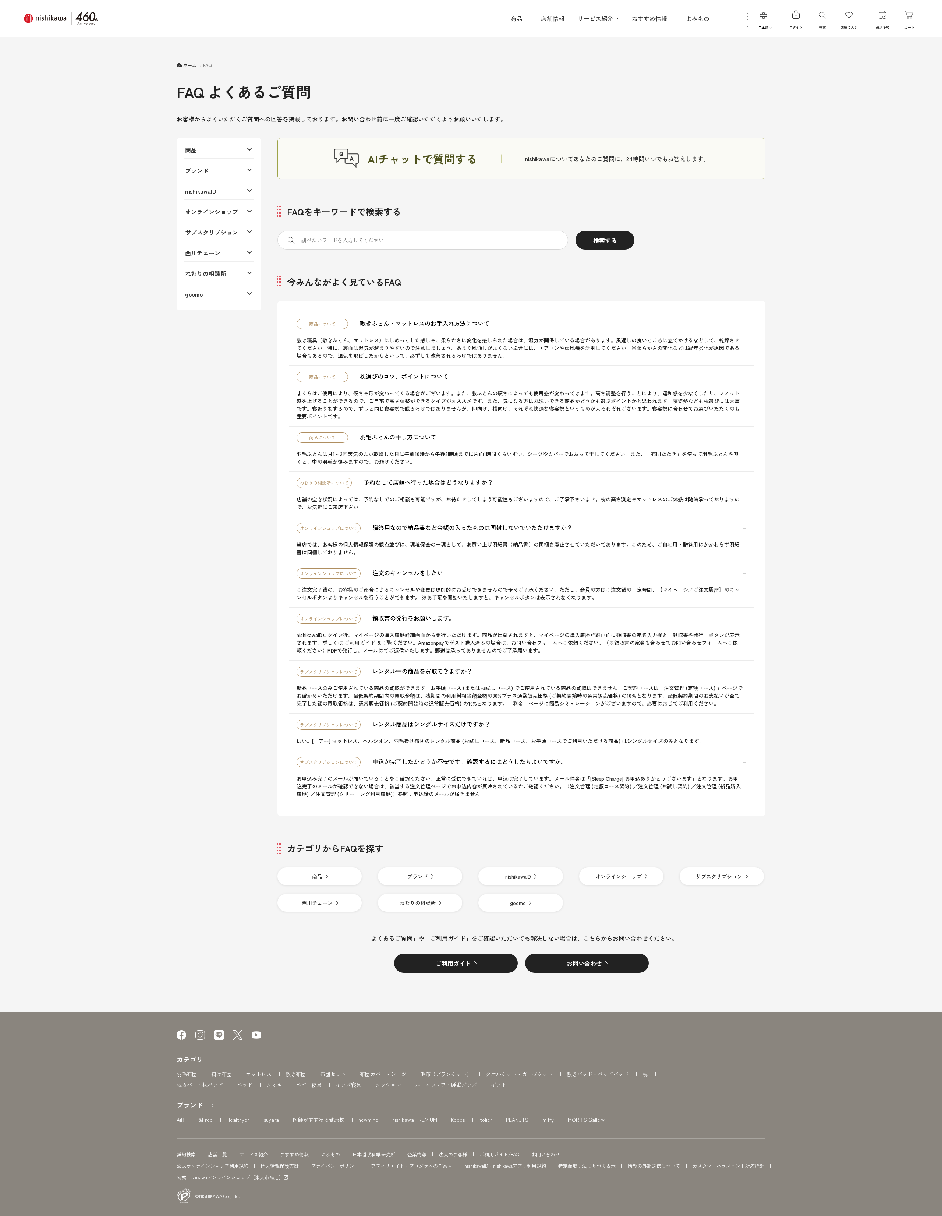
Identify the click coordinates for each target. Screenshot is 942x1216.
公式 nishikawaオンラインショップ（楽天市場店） (230, 1177)
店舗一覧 (217, 1154)
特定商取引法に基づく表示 (587, 1165)
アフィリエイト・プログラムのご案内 (411, 1165)
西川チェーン (202, 252)
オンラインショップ (211, 211)
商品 (191, 149)
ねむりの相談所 (205, 273)
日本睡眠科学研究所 (373, 1154)
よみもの (330, 1154)
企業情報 (416, 1154)
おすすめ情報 (294, 1154)
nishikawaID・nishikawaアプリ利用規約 (505, 1165)
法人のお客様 (453, 1154)
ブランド (197, 170)
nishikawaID (200, 191)
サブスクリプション (211, 232)
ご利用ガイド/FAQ (499, 1154)
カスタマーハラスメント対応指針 (728, 1165)
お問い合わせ (545, 1154)
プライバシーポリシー (335, 1165)
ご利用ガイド (359, 642)
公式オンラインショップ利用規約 (212, 1165)
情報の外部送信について (654, 1165)
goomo (194, 294)
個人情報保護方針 (280, 1165)
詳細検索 (186, 1154)
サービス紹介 (253, 1154)
